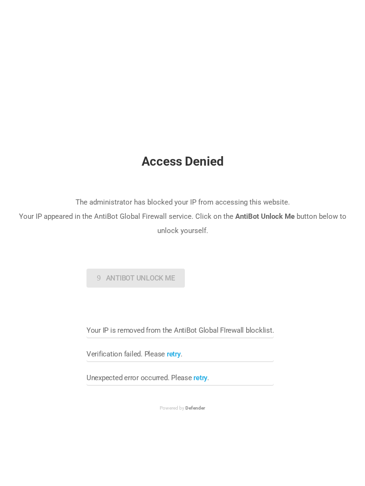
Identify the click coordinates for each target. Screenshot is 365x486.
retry (174, 354)
